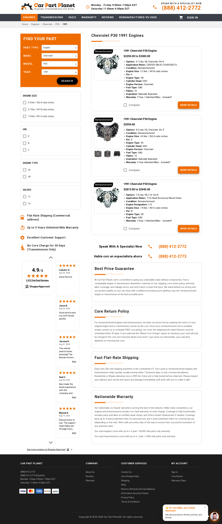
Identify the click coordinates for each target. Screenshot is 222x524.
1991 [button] (45, 72)
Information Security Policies (134, 493)
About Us (90, 472)
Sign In (174, 472)
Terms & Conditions (130, 502)
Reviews (90, 476)
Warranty (90, 480)
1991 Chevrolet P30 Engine (140, 50)
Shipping (125, 480)
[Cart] (181, 17)
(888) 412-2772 (27, 472)
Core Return (177, 476)
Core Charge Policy (130, 476)
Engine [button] (46, 47)
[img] (37, 276)
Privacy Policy (127, 497)
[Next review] (50, 442)
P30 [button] (45, 64)
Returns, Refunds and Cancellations (138, 489)
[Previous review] (50, 257)
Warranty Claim (178, 480)
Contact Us (126, 472)
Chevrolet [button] (48, 56)
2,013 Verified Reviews (37, 280)
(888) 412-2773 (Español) (32, 475)
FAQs (123, 485)
